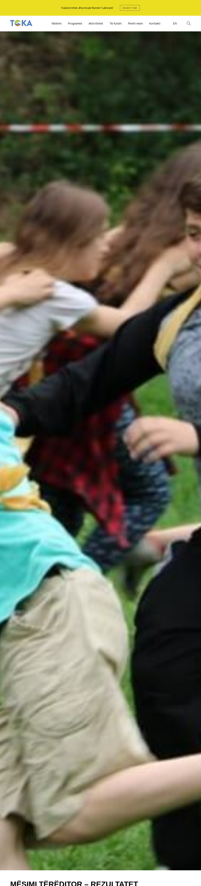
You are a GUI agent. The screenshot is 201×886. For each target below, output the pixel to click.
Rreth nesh (135, 23)
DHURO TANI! (130, 8)
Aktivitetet (96, 23)
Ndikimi (57, 23)
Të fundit (115, 23)
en (175, 23)
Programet (75, 23)
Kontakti (154, 23)
